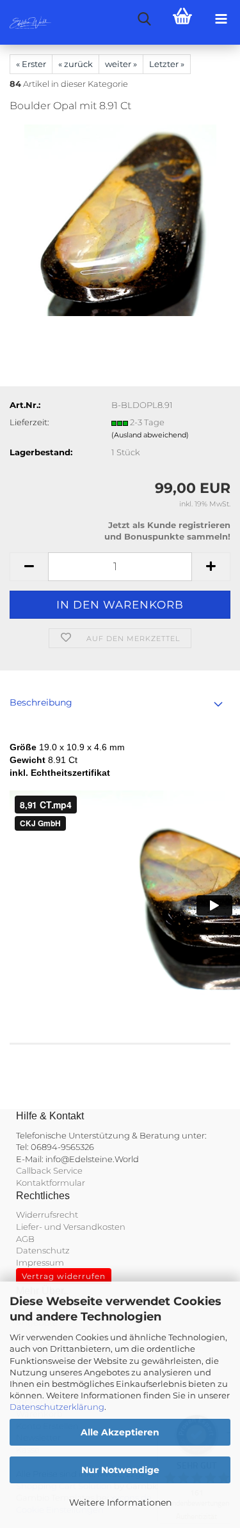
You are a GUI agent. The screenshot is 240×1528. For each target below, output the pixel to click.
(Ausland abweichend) (150, 434)
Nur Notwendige (120, 1470)
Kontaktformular (50, 1182)
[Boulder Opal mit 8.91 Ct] (120, 220)
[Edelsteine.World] (25, 22)
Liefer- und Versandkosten (70, 1227)
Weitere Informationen (120, 1502)
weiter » (121, 64)
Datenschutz (43, 1250)
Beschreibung (41, 702)
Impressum (40, 1262)
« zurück (75, 64)
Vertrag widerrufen (64, 1276)
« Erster (31, 64)
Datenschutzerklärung (57, 1407)
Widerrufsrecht (47, 1214)
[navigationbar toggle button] (221, 19)
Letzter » (166, 64)
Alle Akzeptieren (120, 1432)
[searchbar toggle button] (144, 19)
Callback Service (49, 1170)
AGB (25, 1239)
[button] (29, 566)
